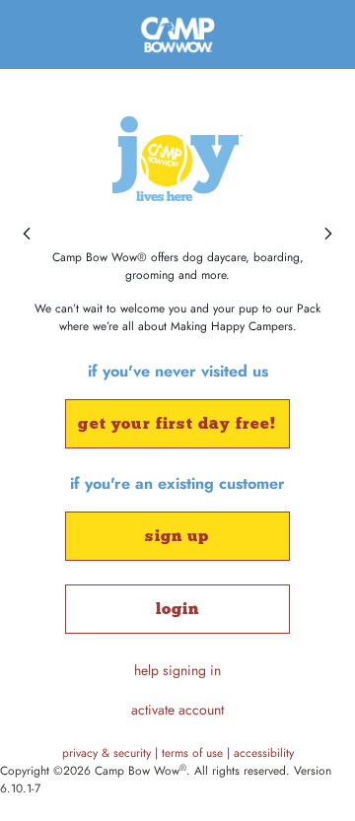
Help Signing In (177, 670)
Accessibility (264, 753)
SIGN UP (177, 535)
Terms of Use (194, 753)
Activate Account (177, 709)
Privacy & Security (108, 753)
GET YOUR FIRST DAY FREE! (177, 423)
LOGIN (178, 608)
